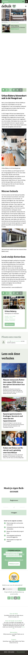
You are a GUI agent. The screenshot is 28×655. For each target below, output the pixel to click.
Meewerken (13, 632)
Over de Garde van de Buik (13, 621)
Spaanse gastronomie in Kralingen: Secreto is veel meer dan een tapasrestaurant (13, 417)
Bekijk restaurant (15, 28)
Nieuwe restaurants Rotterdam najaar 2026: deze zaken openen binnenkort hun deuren (14, 383)
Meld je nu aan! (14, 564)
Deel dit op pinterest (14, 90)
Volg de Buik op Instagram (15, 598)
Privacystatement (21, 652)
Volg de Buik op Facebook (8, 598)
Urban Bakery (15, 25)
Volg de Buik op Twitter (12, 598)
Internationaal (12, 319)
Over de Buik (14, 614)
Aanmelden (21, 589)
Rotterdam (5, 1)
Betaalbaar (12, 320)
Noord (11, 317)
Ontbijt (13, 316)
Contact (13, 639)
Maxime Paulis (15, 22)
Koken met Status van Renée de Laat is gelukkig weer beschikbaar (13, 450)
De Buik (6, 6)
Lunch (10, 316)
